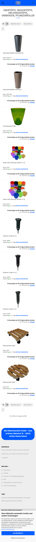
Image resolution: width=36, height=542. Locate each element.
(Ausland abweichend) (22, 59)
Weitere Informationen (18, 538)
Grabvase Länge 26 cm (10, 236)
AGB (4, 479)
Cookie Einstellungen (9, 485)
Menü (3, 3)
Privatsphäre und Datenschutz (12, 482)
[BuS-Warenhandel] (18, 3)
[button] (3, 24)
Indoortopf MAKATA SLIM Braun (12, 89)
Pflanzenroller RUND (9, 382)
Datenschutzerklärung (7, 529)
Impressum (6, 470)
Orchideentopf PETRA (9, 126)
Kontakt (5, 473)
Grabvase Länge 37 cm (10, 309)
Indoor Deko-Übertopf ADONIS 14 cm (14, 199)
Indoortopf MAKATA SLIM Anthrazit (13, 53)
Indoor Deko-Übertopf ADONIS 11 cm (14, 163)
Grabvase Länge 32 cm (10, 272)
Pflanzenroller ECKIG (9, 346)
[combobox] (15, 24)
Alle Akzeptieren (18, 533)
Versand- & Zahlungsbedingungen (13, 476)
